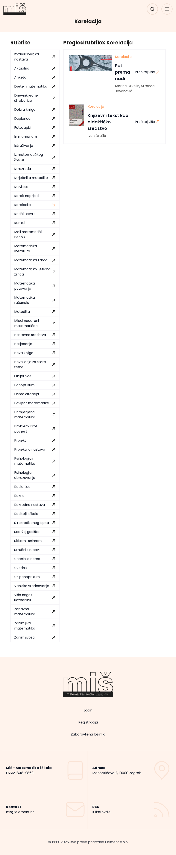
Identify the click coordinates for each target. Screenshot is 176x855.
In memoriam (25, 136)
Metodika (22, 311)
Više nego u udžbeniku (23, 597)
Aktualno (21, 68)
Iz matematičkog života (28, 157)
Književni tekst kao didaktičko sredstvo (108, 121)
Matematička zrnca (30, 260)
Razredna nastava (29, 504)
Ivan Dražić (97, 135)
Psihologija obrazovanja (24, 475)
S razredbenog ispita (31, 522)
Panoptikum (24, 385)
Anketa (20, 77)
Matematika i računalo (25, 300)
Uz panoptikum (27, 576)
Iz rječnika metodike (31, 177)
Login (88, 710)
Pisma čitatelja (26, 394)
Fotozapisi (22, 127)
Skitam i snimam (28, 540)
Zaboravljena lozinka (88, 734)
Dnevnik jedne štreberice (26, 98)
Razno (19, 495)
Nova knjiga (23, 352)
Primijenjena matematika (24, 415)
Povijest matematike (31, 403)
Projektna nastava (29, 449)
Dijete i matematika (30, 86)
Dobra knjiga (24, 109)
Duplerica (22, 118)
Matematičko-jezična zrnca (32, 272)
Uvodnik (20, 567)
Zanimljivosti (24, 637)
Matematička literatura (25, 249)
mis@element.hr (20, 812)
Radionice (22, 486)
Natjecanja (23, 343)
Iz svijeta (21, 186)
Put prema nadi (122, 72)
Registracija (88, 722)
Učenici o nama (27, 558)
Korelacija (22, 204)
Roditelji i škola (26, 513)
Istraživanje (23, 145)
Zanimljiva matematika (24, 626)
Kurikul (19, 222)
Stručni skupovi (26, 549)
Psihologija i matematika (24, 461)
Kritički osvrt (24, 213)
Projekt (20, 440)
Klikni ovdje (101, 812)
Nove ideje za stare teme (30, 364)
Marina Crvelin (127, 85)
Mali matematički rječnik (28, 234)
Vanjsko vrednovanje (31, 585)
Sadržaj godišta (26, 531)
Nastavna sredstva (30, 334)
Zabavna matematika (24, 612)
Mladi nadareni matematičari (26, 323)
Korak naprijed (26, 195)
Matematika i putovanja (25, 286)
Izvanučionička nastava (26, 57)
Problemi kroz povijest (26, 429)
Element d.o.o (116, 842)
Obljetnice (23, 376)
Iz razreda (22, 168)
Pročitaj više (145, 72)
